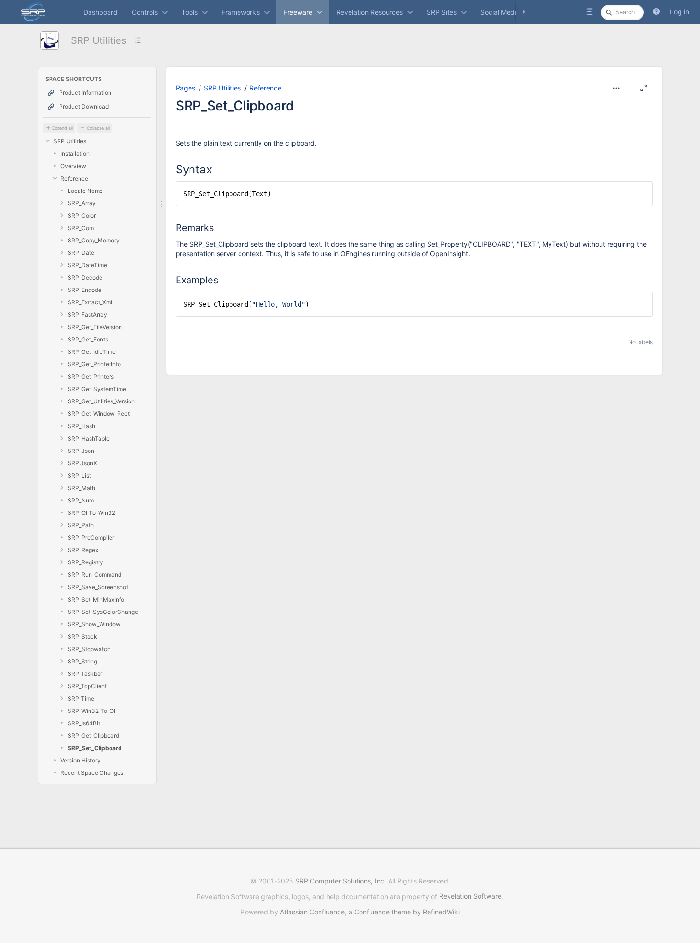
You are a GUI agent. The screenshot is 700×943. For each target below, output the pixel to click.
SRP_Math (81, 488)
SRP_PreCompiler (91, 537)
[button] (656, 12)
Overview (73, 166)
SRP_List (79, 475)
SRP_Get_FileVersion (95, 327)
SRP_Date (81, 252)
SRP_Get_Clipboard (93, 735)
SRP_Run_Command (94, 574)
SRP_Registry (85, 562)
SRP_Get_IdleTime (92, 351)
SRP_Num (81, 500)
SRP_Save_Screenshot (98, 587)
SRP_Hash (81, 426)
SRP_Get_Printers (91, 376)
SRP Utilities (98, 40)
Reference (74, 178)
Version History (80, 760)
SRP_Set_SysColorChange (103, 611)
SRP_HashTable (89, 438)
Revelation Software (470, 896)
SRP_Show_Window (94, 624)
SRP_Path (81, 525)
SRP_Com (81, 227)
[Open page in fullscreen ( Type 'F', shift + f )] (643, 88)
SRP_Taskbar (85, 673)
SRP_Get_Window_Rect (99, 413)
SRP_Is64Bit (84, 723)
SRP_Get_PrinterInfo (94, 364)
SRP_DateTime (87, 265)
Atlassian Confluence (312, 912)
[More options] (616, 88)
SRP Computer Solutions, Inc (339, 881)
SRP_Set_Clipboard (95, 748)
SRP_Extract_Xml (90, 302)
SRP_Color (82, 215)
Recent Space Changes (91, 772)
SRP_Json (81, 450)
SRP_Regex (83, 549)
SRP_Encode (84, 289)
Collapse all (98, 127)
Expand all (62, 127)
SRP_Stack (82, 636)
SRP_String (82, 661)
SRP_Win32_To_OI (91, 710)
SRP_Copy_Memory (94, 240)
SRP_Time (81, 698)
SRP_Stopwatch (89, 648)
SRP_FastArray (87, 314)
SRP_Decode (85, 277)
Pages (185, 88)
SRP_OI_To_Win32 (91, 512)
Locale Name (85, 190)
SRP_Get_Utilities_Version (101, 401)
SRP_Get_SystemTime (97, 388)
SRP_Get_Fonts (88, 339)
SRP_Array (82, 203)
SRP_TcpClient (87, 686)
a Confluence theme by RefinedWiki (404, 912)
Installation (75, 153)
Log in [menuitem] (679, 12)
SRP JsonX (82, 463)
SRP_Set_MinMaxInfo (96, 599)
